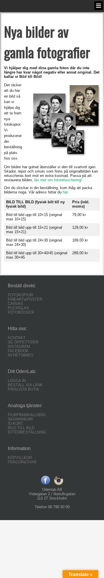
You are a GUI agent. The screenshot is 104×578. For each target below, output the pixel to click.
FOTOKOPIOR (20, 295)
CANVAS (15, 303)
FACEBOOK (18, 351)
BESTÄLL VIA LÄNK (25, 385)
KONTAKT (16, 338)
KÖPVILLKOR (20, 458)
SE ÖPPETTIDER (23, 342)
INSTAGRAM (19, 346)
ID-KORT (15, 423)
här (65, 192)
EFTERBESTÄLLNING (27, 432)
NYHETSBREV (21, 355)
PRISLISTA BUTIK (23, 389)
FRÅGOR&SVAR (22, 462)
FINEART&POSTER (25, 299)
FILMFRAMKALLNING (27, 415)
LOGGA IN (17, 380)
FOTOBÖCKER (21, 312)
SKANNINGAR (20, 419)
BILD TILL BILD (21, 428)
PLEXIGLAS (18, 308)
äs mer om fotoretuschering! (58, 180)
